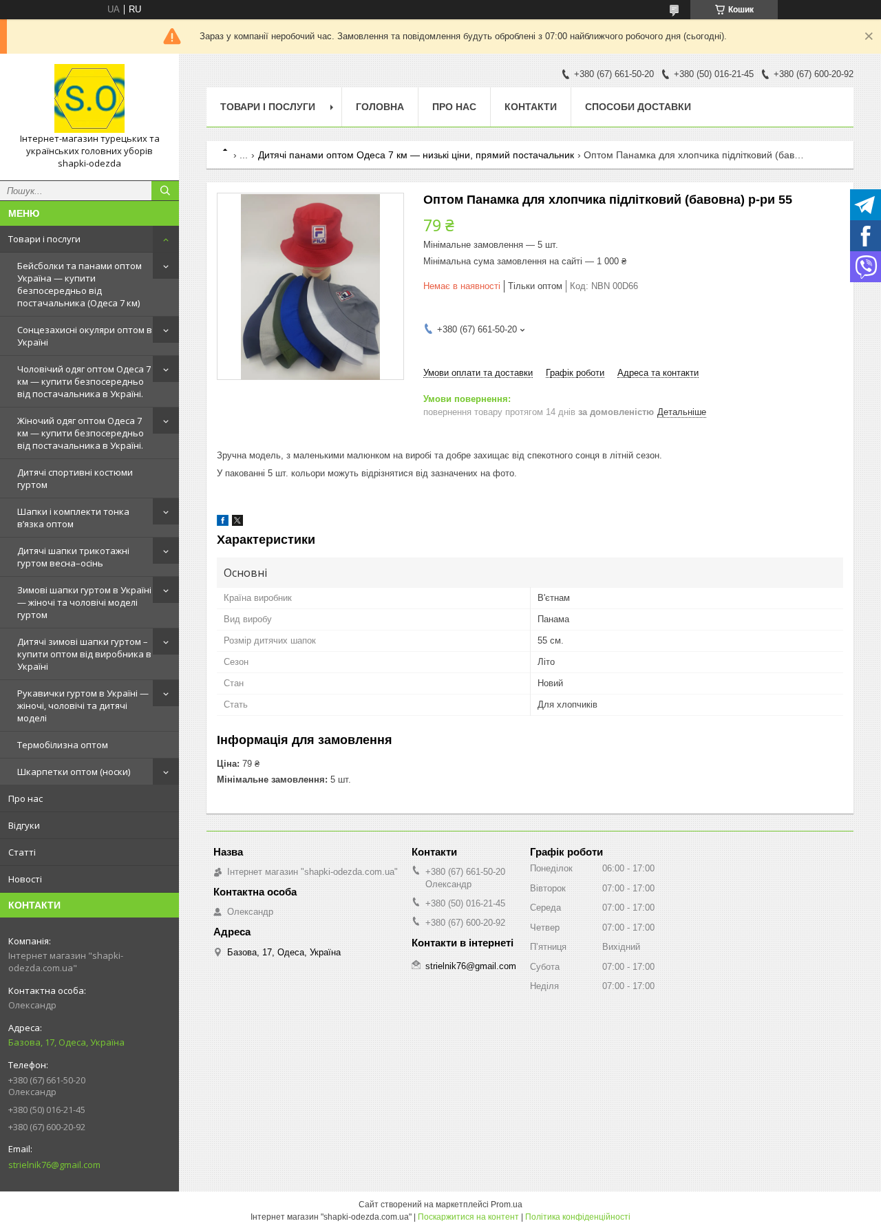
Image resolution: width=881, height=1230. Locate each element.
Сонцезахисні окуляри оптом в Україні (84, 336)
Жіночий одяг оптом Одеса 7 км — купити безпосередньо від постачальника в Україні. (80, 433)
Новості (25, 879)
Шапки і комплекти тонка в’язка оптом (73, 517)
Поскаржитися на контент (468, 1217)
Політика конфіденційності (577, 1217)
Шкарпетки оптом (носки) (73, 771)
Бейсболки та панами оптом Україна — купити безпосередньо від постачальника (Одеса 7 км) (79, 284)
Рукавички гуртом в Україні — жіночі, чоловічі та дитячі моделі (83, 705)
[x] (237, 523)
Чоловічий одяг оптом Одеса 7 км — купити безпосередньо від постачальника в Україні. (84, 381)
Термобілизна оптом (62, 745)
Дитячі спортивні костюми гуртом (75, 478)
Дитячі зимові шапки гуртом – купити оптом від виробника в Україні (84, 653)
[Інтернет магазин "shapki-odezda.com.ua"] (89, 98)
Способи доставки (638, 106)
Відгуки (24, 825)
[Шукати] (165, 190)
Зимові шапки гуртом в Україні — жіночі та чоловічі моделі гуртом (84, 602)
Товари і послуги (44, 239)
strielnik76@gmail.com (54, 1164)
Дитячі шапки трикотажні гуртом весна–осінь (73, 556)
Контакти (531, 106)
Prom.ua (506, 1204)
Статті (22, 852)
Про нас (25, 798)
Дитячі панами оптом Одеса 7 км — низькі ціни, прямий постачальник (416, 154)
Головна (380, 106)
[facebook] (223, 523)
